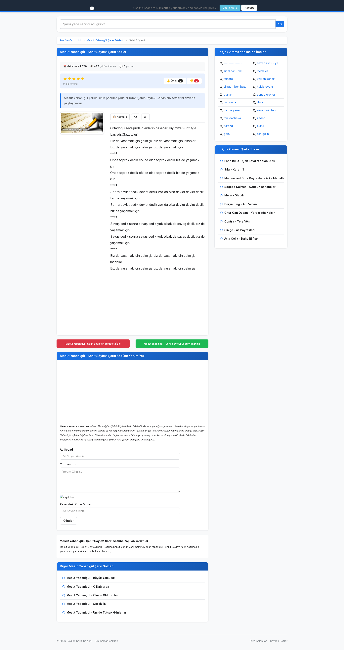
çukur (260, 125)
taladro (228, 78)
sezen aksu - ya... (268, 63)
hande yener (232, 110)
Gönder (68, 520)
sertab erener (266, 94)
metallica (262, 71)
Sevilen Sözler (278, 640)
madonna (230, 102)
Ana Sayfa (66, 40)
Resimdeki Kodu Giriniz (76, 504)
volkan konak (266, 78)
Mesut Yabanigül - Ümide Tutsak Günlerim (96, 612)
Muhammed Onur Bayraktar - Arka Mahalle (254, 178)
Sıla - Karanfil (234, 169)
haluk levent (265, 86)
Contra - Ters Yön (237, 221)
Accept (249, 7)
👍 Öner (174, 80)
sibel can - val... (234, 71)
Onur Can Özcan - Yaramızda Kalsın (249, 212)
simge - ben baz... (235, 86)
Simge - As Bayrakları (239, 230)
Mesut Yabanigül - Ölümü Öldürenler (92, 595)
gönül (227, 133)
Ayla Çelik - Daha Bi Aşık (241, 238)
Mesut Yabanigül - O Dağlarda (87, 586)
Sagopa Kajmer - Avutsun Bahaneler (250, 186)
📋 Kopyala (120, 116)
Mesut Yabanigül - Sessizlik (86, 603)
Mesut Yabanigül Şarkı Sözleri (105, 40)
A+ (135, 116)
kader (261, 118)
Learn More (230, 7)
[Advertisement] (82, 196)
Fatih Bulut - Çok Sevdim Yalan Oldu (249, 161)
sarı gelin (263, 133)
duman (228, 94)
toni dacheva (232, 118)
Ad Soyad (66, 449)
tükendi (229, 125)
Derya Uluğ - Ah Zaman (240, 204)
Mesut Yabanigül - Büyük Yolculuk (90, 577)
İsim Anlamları (258, 640)
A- (145, 116)
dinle (260, 102)
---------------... (233, 63)
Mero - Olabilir (234, 195)
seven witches (266, 110)
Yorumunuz (68, 464)
